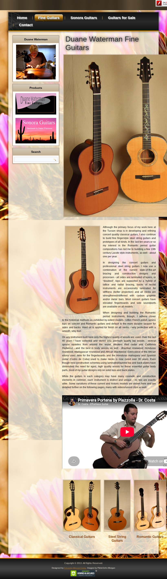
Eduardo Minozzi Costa (75, 568)
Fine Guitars (48, 18)
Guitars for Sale (121, 18)
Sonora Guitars (83, 18)
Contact (26, 25)
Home (22, 18)
